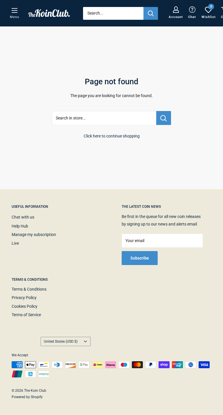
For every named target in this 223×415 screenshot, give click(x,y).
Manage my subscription (34, 234)
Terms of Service (26, 314)
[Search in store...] (163, 118)
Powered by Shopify (27, 397)
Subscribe (139, 258)
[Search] (150, 13)
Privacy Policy (24, 297)
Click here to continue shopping (112, 136)
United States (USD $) (61, 341)
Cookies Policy (24, 306)
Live (15, 243)
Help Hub (20, 226)
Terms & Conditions (29, 289)
